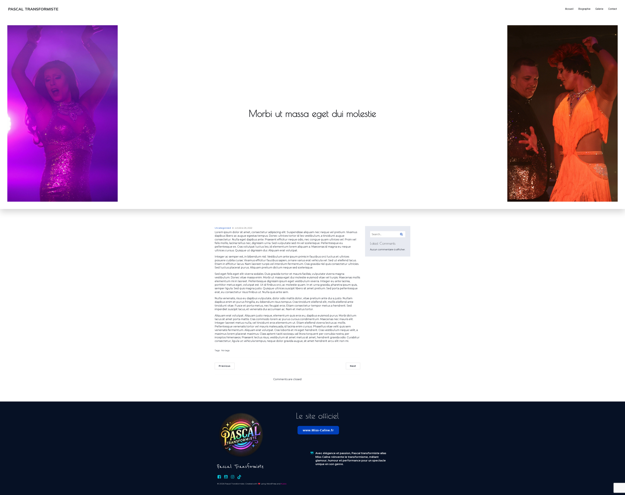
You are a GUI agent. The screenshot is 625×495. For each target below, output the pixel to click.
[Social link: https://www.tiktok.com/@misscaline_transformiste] (240, 477)
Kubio (283, 483)
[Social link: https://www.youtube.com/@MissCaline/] (227, 477)
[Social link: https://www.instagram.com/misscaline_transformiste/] (233, 477)
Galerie (599, 8)
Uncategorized (223, 228)
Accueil (569, 8)
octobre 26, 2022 (243, 228)
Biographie (584, 8)
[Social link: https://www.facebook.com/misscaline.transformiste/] (220, 477)
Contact (612, 8)
